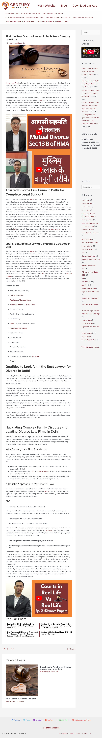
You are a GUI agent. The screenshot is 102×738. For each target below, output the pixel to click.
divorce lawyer (11, 43)
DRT (41, 100)
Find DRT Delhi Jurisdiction (83, 17)
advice (32, 199)
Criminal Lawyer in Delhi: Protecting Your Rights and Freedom (90, 93)
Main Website (46, 5)
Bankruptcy (85, 200)
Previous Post (8, 649)
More (66, 22)
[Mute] (96, 56)
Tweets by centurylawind (90, 347)
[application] (68, 22)
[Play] (84, 56)
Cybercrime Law (87, 230)
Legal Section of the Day (90, 292)
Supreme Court (29, 305)
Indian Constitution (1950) (90, 259)
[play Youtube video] (39, 132)
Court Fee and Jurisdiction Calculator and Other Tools (24, 17)
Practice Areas (86, 320)
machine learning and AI (89, 298)
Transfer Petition (16, 305)
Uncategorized (86, 333)
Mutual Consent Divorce (18, 328)
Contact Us (79, 734)
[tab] (39, 510)
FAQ (82, 253)
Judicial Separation (17, 295)
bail (14, 229)
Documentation (86, 246)
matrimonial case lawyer (90, 304)
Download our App (85, 5)
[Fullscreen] (99, 56)
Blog (64, 5)
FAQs (72, 734)
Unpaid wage (86, 336)
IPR (82, 278)
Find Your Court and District (53, 13)
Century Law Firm (12, 83)
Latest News (85, 282)
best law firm (86, 207)
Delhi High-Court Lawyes (90, 233)
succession (36, 356)
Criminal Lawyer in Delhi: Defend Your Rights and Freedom (90, 84)
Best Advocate (86, 203)
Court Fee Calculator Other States (49, 22)
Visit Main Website (51, 728)
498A (12, 323)
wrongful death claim (88, 340)
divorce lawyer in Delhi (89, 243)
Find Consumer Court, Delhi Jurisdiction (19, 22)
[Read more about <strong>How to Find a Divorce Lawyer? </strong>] (22, 680)
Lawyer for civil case (88, 288)
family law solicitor (88, 249)
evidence (49, 530)
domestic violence (43, 471)
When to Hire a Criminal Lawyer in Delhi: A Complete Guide (89, 71)
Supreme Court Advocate (90, 327)
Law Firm (84, 285)
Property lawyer (87, 323)
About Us (87, 734)
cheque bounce (54, 229)
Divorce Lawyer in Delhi (56, 668)
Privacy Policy (63, 734)
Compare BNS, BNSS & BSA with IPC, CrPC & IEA (22, 13)
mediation (47, 491)
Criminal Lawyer (87, 220)
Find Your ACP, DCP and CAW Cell (58, 17)
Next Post (71, 649)
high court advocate (88, 256)
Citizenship (85, 210)
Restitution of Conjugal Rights (20, 300)
